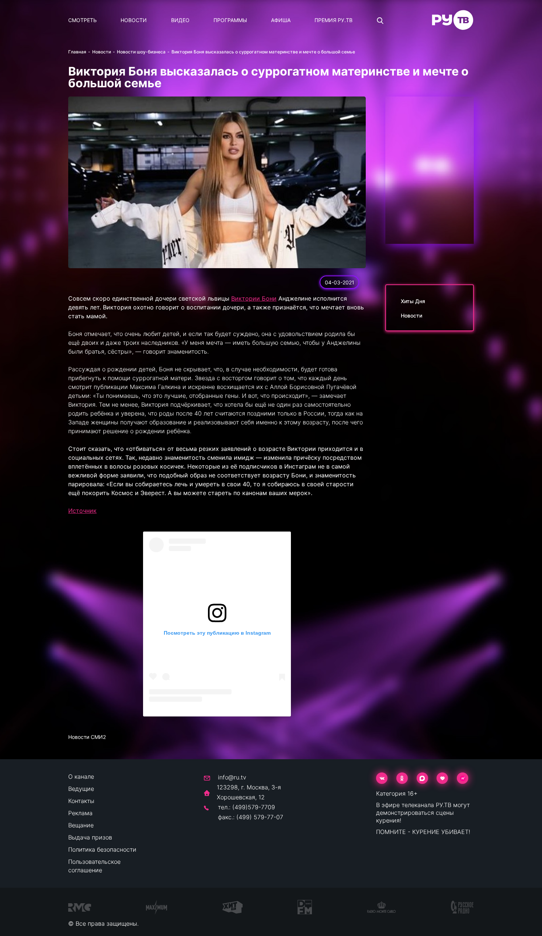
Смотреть (82, 20)
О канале (81, 776)
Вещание (81, 825)
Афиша (281, 20)
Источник (82, 510)
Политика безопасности (102, 849)
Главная (77, 52)
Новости (134, 20)
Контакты (81, 800)
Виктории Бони (254, 298)
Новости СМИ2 (87, 737)
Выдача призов (90, 837)
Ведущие (81, 788)
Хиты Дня (413, 301)
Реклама (80, 813)
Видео (180, 20)
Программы (230, 20)
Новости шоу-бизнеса (141, 52)
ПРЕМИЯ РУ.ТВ (333, 20)
